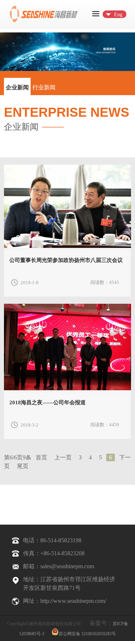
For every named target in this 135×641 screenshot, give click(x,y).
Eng (118, 14)
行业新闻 (43, 87)
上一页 (63, 457)
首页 (41, 457)
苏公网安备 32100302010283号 (87, 633)
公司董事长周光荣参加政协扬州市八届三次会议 (66, 260)
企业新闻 (17, 87)
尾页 (22, 466)
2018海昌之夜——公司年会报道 (47, 402)
